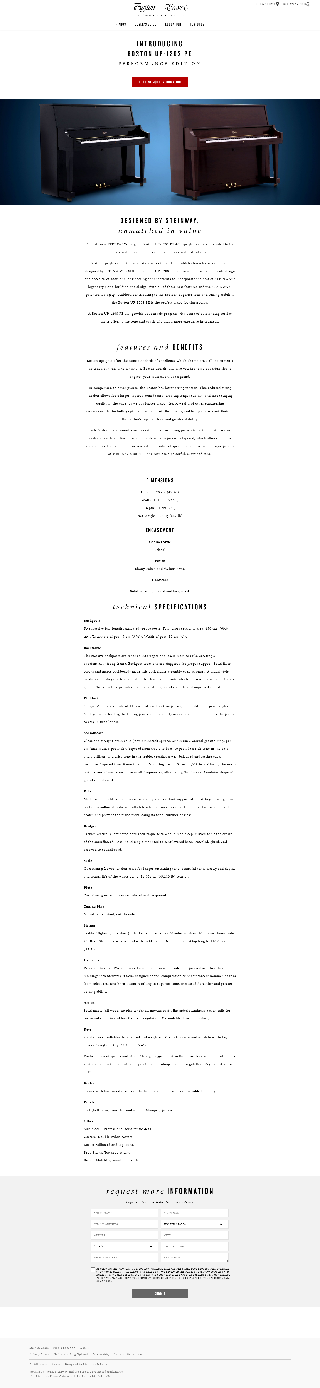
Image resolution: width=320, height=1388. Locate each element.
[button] (277, 4)
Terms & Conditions (128, 1354)
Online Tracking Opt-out (71, 1354)
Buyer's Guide (146, 24)
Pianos (121, 24)
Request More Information (160, 82)
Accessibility (101, 1354)
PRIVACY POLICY (213, 1272)
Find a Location (64, 1348)
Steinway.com (294, 4)
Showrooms (265, 4)
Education (173, 24)
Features (197, 24)
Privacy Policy (39, 1354)
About (84, 1348)
